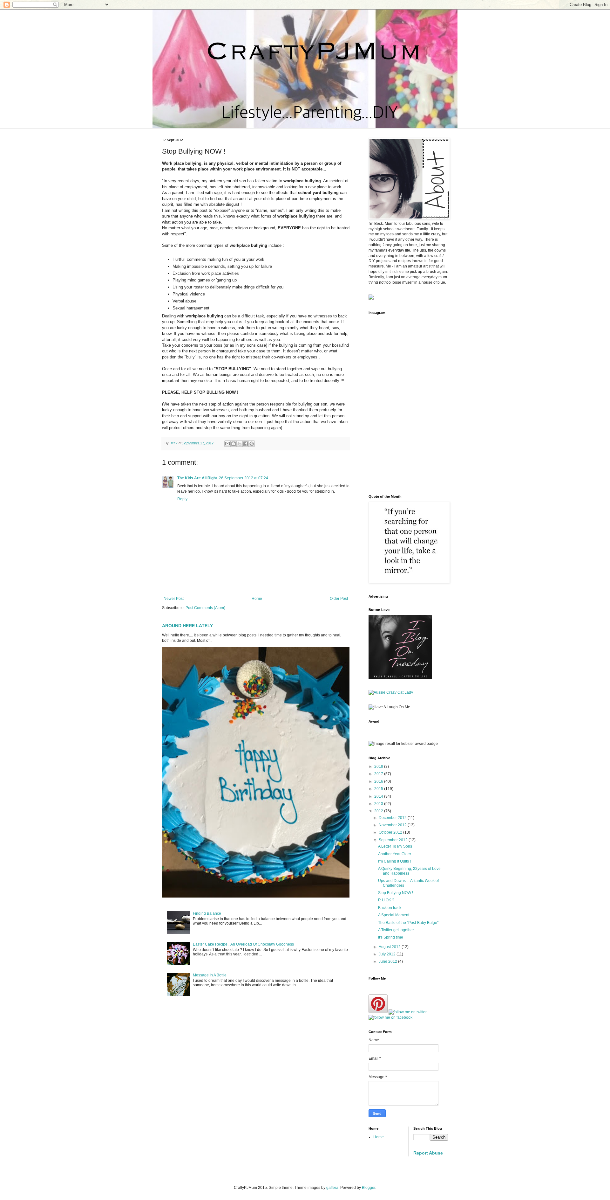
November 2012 (393, 825)
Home (257, 598)
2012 (379, 811)
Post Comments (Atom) (205, 608)
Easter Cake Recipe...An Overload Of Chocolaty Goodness (243, 944)
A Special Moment (393, 915)
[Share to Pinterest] (251, 443)
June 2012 (388, 961)
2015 (379, 789)
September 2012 (394, 840)
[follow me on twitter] (408, 1012)
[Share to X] (239, 443)
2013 (379, 803)
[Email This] (227, 443)
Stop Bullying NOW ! (395, 893)
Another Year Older (394, 854)
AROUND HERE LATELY (187, 625)
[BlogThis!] (233, 443)
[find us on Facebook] (390, 1017)
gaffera (332, 1187)
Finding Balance (207, 913)
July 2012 (387, 954)
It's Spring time (390, 937)
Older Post (339, 598)
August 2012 (390, 947)
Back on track (389, 907)
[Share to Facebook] (245, 443)
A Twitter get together (396, 930)
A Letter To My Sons (395, 846)
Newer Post (174, 598)
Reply (182, 499)
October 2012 (391, 832)
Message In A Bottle (210, 975)
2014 (379, 796)
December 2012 (393, 817)
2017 (379, 774)
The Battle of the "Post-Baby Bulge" (408, 922)
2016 (379, 781)
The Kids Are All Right (197, 478)
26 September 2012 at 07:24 (243, 478)
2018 (379, 766)
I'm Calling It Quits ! (394, 861)
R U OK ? (386, 900)
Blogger (368, 1187)
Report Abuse (428, 1152)
